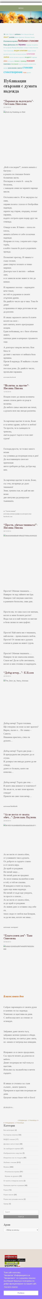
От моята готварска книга (13, 1180)
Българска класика (11, 1135)
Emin (22, 34)
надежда (34, 57)
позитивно (7, 64)
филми (29, 72)
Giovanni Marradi (29, 34)
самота (19, 68)
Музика (22, 44)
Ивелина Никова (30, 37)
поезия (31, 60)
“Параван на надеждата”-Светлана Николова (19, 103)
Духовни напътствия (11, 1144)
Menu (21, 8)
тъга (24, 72)
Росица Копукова (17, 48)
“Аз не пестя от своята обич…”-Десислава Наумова (20, 816)
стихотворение (13, 72)
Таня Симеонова (9, 51)
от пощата (11, 61)
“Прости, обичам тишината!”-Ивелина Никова (20, 526)
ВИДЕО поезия (9, 1139)
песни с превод (20, 61)
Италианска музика (10, 41)
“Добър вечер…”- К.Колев (19, 673)
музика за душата (19, 57)
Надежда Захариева (32, 45)
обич (5, 61)
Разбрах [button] (21, 1293)
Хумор (6, 1203)
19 (4, 34)
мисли (11, 57)
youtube (11, 37)
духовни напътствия (10, 54)
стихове (28, 67)
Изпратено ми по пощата (13, 1157)
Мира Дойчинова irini (11, 45)
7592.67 (11, 34)
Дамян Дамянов (19, 37)
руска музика (12, 68)
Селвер (25, 48)
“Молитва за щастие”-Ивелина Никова (16, 387)
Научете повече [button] (11, 1287)
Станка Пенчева (33, 48)
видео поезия (32, 51)
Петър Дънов (7, 48)
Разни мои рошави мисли (13, 1199)
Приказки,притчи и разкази (14, 1185)
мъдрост (28, 57)
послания (14, 64)
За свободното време (12, 1148)
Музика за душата (11, 1176)
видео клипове (20, 50)
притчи (21, 64)
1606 (7, 34)
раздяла (25, 64)
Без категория (9, 1130)
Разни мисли (8, 1194)
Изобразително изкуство (13, 1153)
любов (6, 57)
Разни (6, 1190)
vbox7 (6, 37)
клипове (31, 53)
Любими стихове (28, 41)
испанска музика (21, 54)
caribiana (18, 34)
